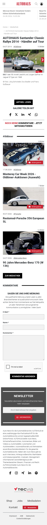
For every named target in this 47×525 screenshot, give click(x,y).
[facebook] (10, 473)
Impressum (13, 516)
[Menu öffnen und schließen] (5, 4)
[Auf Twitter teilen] (16, 114)
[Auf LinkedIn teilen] (22, 114)
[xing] (23, 473)
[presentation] (4, 59)
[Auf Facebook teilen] (10, 114)
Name (5, 323)
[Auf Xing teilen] (29, 114)
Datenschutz (30, 516)
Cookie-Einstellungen (23, 518)
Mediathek (14, 27)
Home (5, 27)
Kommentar (7, 333)
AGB (21, 516)
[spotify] (36, 473)
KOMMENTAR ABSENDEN (23, 376)
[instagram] (16, 473)
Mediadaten (34, 500)
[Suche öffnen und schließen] (35, 4)
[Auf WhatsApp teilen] (36, 114)
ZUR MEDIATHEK (12, 276)
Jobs (19, 500)
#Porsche (17, 214)
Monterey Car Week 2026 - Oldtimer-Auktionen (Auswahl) (21, 176)
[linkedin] (29, 473)
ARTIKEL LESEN (23, 102)
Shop (9, 500)
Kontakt (13, 507)
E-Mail (5, 312)
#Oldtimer (17, 47)
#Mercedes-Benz (20, 258)
